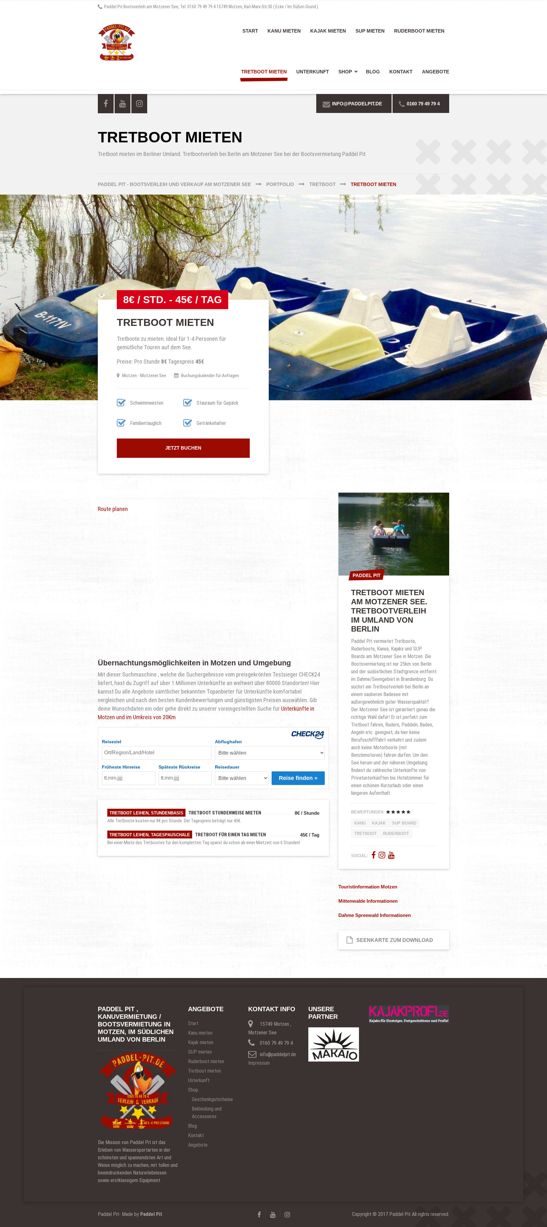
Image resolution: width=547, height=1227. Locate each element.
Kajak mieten (328, 31)
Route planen (113, 509)
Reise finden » (298, 778)
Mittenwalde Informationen (368, 901)
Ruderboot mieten (419, 31)
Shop (345, 71)
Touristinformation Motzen (367, 886)
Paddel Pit (151, 1214)
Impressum (259, 1063)
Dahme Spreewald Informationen (374, 915)
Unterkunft (312, 71)
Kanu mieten (284, 31)
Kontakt (400, 71)
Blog (373, 71)
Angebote (435, 71)
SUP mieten (370, 31)
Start (250, 31)
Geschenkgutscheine (212, 1099)
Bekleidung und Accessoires (207, 1112)
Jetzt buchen (183, 448)
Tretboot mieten (264, 71)
